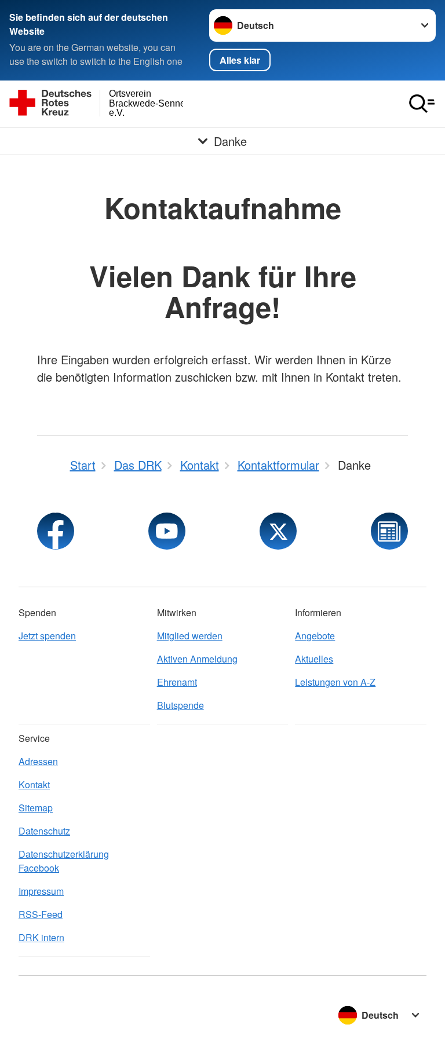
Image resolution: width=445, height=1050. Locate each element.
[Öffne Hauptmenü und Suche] (422, 104)
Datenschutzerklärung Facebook (64, 861)
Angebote (315, 635)
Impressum (41, 891)
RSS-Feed (41, 914)
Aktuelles (314, 658)
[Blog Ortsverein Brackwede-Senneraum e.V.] (389, 531)
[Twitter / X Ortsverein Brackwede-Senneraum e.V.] (278, 531)
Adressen (38, 761)
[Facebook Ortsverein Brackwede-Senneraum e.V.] (55, 531)
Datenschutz (44, 830)
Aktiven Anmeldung (197, 658)
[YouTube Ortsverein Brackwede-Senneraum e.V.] (166, 531)
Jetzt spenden (47, 635)
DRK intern (41, 937)
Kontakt (34, 784)
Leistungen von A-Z (335, 682)
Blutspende (180, 705)
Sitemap (36, 807)
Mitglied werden (189, 635)
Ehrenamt (177, 682)
